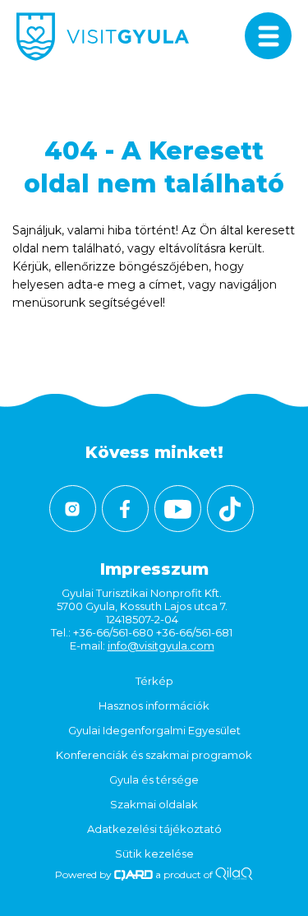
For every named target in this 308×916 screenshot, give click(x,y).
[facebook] (125, 508)
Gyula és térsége (154, 779)
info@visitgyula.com (161, 645)
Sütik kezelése (154, 853)
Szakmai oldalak (154, 804)
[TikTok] (230, 508)
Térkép (154, 680)
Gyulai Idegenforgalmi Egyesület (154, 730)
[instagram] (72, 508)
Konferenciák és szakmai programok (154, 754)
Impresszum (154, 569)
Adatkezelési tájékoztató (154, 828)
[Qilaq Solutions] (233, 874)
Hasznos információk (154, 705)
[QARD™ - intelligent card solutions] (133, 874)
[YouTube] (177, 508)
